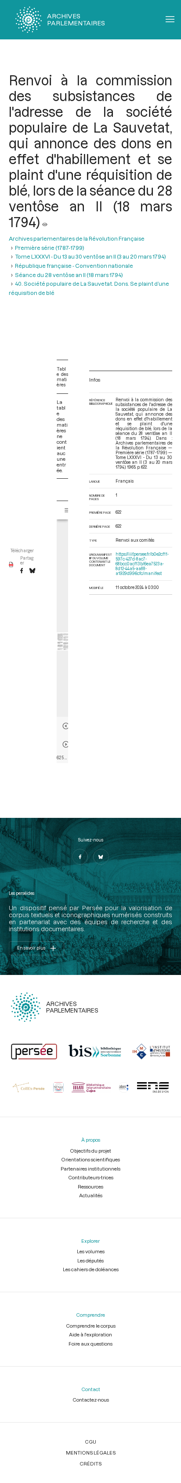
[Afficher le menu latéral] (67, 510)
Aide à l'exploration (90, 1334)
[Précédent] (66, 726)
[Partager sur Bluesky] (32, 571)
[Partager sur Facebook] (21, 571)
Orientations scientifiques (90, 1159)
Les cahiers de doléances (91, 1269)
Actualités (90, 1195)
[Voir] (44, 222)
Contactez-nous (90, 1399)
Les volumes (91, 1251)
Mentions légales (91, 1452)
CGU (90, 1441)
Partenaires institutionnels (90, 1168)
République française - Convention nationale (74, 266)
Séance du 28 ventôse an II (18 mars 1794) (69, 275)
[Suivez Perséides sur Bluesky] (101, 857)
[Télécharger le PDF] (11, 565)
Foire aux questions (90, 1343)
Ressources (90, 1186)
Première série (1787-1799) (49, 248)
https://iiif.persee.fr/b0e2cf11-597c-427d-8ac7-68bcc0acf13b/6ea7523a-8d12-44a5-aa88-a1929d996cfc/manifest (142, 564)
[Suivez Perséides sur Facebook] (80, 857)
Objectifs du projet (90, 1150)
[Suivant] (66, 744)
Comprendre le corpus (91, 1326)
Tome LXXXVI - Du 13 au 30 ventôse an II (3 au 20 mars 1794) (90, 256)
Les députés (90, 1260)
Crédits (90, 1463)
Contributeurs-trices (90, 1177)
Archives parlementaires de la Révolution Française (77, 238)
